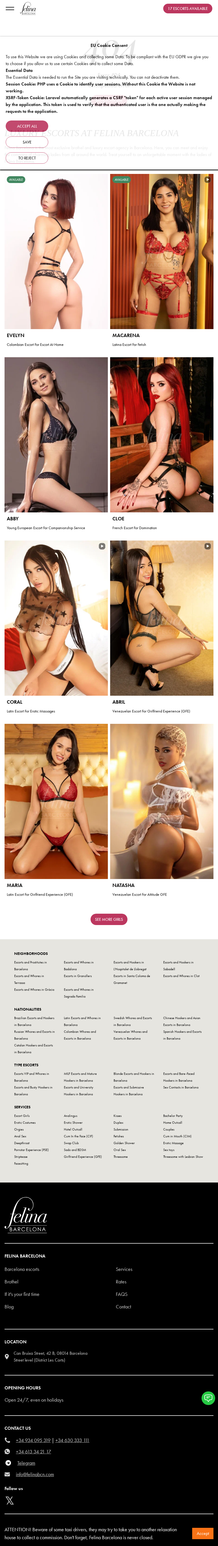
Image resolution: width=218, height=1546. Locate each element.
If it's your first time (22, 1294)
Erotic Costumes (24, 1122)
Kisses (117, 1115)
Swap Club (71, 1143)
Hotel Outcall (73, 1129)
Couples (168, 1129)
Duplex (118, 1122)
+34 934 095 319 (33, 1440)
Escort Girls (22, 1115)
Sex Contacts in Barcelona (180, 1087)
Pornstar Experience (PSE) (31, 1150)
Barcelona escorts (22, 1269)
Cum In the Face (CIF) (78, 1136)
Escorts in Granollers (78, 976)
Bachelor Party (173, 1115)
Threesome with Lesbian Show (183, 1156)
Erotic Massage (173, 1143)
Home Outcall (172, 1122)
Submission (121, 1129)
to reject (27, 158)
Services (124, 1269)
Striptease (21, 1156)
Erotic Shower (73, 1122)
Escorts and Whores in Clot (181, 976)
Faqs (121, 1294)
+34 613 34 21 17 (33, 1451)
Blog (9, 1306)
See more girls (109, 919)
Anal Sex (20, 1136)
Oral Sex (120, 1150)
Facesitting (21, 1163)
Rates (121, 1281)
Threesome (121, 1156)
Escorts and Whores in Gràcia (34, 989)
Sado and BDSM (75, 1150)
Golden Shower (124, 1143)
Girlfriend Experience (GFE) (83, 1156)
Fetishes (119, 1136)
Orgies (19, 1129)
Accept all (27, 126)
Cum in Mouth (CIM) (177, 1136)
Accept (203, 1533)
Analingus (70, 1115)
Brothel (11, 1281)
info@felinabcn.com (35, 1474)
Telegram (26, 1463)
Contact (123, 1306)
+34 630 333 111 (72, 1440)
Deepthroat (22, 1143)
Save (27, 142)
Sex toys (168, 1150)
